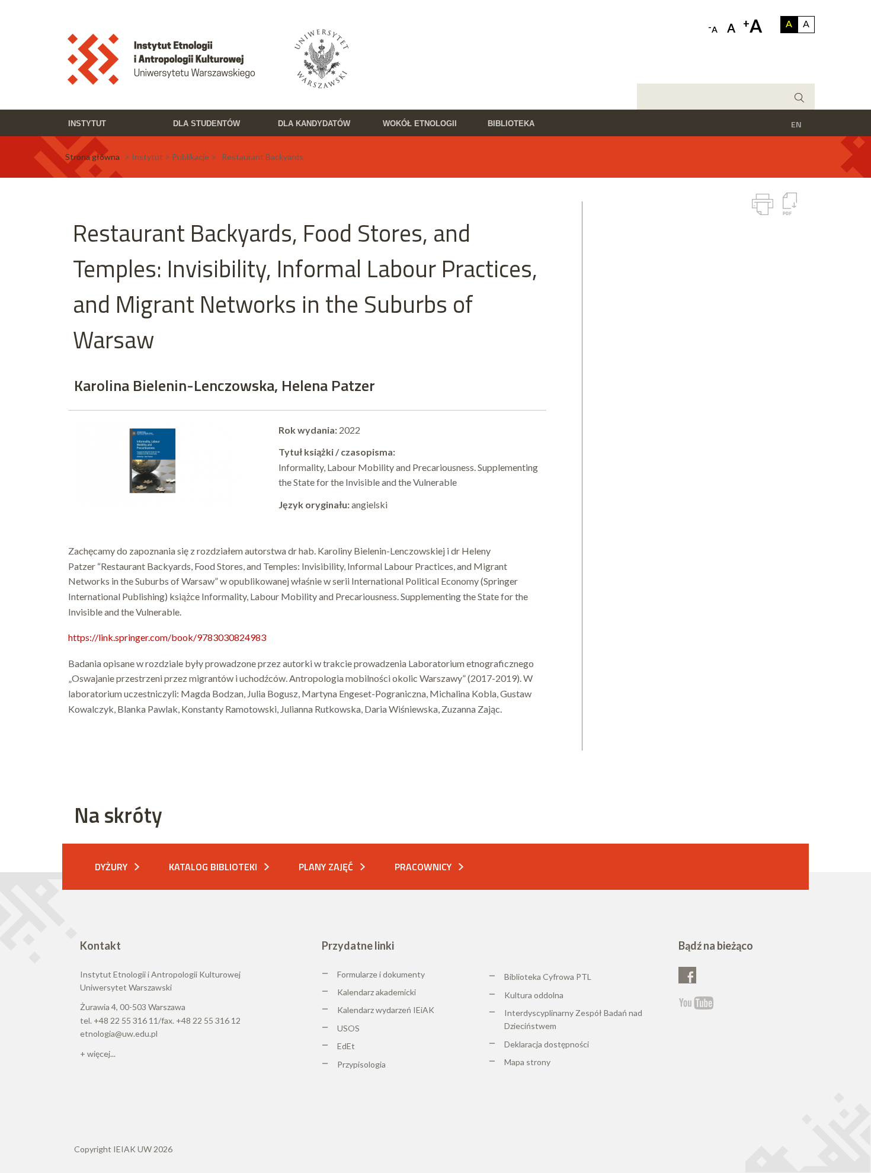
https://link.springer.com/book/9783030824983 (167, 637)
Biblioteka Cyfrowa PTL (547, 977)
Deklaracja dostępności (546, 1044)
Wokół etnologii (420, 123)
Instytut (87, 123)
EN (796, 124)
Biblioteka (511, 123)
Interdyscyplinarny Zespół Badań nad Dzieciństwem (573, 1019)
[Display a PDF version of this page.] (790, 204)
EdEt (346, 1046)
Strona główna (92, 157)
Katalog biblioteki (213, 867)
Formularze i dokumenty (381, 974)
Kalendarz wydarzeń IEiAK (385, 1010)
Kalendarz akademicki (376, 992)
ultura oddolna (536, 995)
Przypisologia (361, 1064)
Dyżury (111, 867)
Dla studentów (206, 123)
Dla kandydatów (314, 123)
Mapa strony (527, 1062)
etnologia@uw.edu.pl (119, 1033)
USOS (348, 1028)
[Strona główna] (165, 58)
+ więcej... (98, 1054)
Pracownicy (423, 867)
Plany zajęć (326, 867)
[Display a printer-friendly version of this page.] (762, 204)
